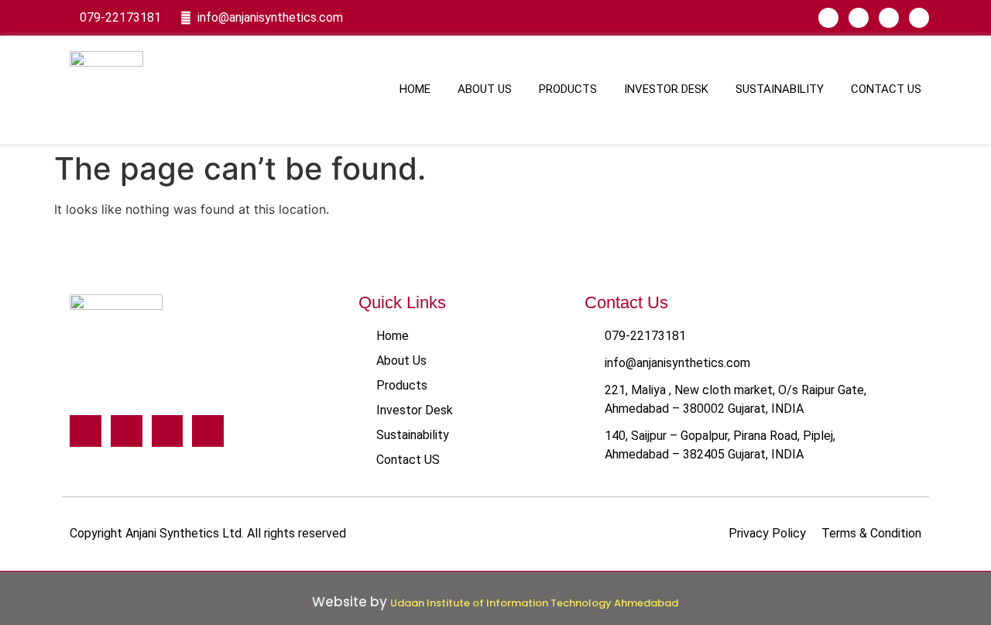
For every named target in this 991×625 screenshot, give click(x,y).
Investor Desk (666, 89)
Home (414, 89)
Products (568, 89)
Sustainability (780, 89)
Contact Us (886, 89)
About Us (485, 89)
